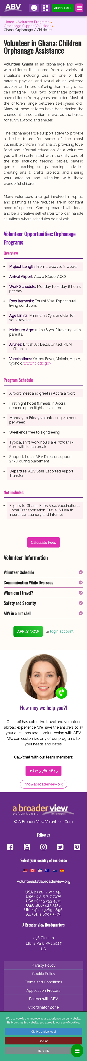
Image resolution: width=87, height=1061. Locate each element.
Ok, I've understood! (43, 1031)
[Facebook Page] (10, 847)
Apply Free (63, 8)
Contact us (34, 8)
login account (62, 631)
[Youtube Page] (27, 847)
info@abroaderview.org (43, 784)
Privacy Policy (43, 965)
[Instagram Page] (43, 847)
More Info (43, 1050)
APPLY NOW (28, 631)
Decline (43, 1041)
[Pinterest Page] (77, 847)
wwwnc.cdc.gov (37, 363)
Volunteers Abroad (14, 8)
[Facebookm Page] (60, 847)
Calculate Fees (46, 8)
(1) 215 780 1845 (44, 771)
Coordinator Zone (43, 1007)
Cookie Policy (43, 973)
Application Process (43, 990)
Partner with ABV (43, 999)
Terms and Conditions (43, 982)
